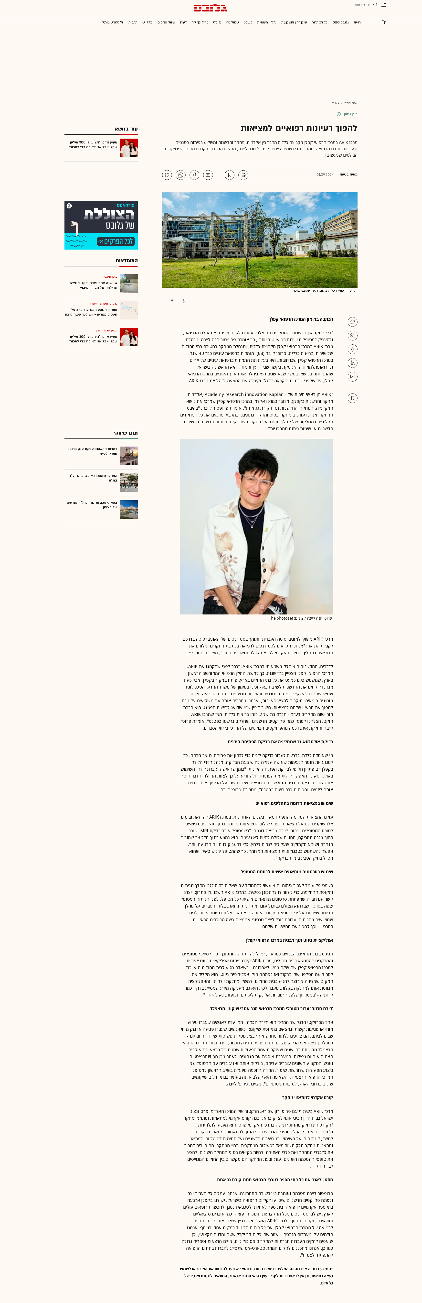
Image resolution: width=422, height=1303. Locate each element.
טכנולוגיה (232, 22)
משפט (247, 22)
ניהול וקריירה (200, 22)
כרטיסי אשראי (108, 304)
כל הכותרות (319, 22)
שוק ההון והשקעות (294, 22)
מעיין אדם (110, 330)
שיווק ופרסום (166, 22)
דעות (183, 22)
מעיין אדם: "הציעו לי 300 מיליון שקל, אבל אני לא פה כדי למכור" (93, 144)
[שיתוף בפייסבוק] (194, 175)
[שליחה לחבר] (208, 175)
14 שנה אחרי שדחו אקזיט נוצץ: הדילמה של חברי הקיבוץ (93, 285)
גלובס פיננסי (340, 22)
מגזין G (147, 22)
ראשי (357, 22)
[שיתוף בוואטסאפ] (181, 175)
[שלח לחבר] (353, 377)
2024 (335, 103)
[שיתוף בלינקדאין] (353, 363)
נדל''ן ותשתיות (266, 22)
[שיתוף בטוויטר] (167, 175)
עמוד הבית (351, 103)
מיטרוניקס (110, 277)
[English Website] (384, 22)
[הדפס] (243, 175)
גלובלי (217, 22)
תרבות (132, 22)
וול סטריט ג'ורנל (113, 22)
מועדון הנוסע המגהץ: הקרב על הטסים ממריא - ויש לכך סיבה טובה (91, 312)
